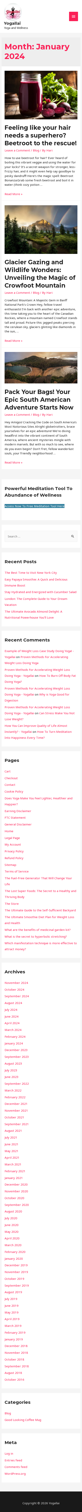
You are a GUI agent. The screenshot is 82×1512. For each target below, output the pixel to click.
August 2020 (13, 1211)
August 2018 (13, 1373)
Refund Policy (14, 858)
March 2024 (13, 1030)
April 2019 (12, 1319)
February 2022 (15, 1097)
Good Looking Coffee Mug (23, 1420)
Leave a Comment (17, 150)
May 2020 (12, 1232)
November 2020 (16, 1191)
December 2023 (16, 1050)
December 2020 (16, 1184)
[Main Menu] (73, 16)
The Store (12, 904)
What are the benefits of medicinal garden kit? (38, 930)
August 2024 (13, 1003)
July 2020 (11, 1218)
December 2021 (16, 1104)
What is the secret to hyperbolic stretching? (36, 936)
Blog (36, 150)
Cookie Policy (14, 791)
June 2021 (12, 1144)
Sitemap (10, 865)
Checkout (11, 778)
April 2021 (12, 1157)
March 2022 (13, 1090)
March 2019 (13, 1326)
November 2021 (16, 1110)
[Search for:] (41, 536)
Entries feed (13, 1460)
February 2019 (15, 1332)
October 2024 (14, 989)
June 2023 (12, 1077)
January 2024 (14, 1043)
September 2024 (17, 996)
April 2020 (12, 1238)
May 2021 (12, 1151)
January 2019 (14, 1339)
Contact (10, 785)
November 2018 (16, 1353)
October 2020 (14, 1198)
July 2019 (11, 1299)
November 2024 (16, 983)
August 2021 (13, 1131)
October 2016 (14, 1379)
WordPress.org (15, 1474)
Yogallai (12, 23)
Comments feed (16, 1467)
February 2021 (15, 1171)
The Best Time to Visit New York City (31, 573)
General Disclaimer (18, 824)
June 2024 (12, 1016)
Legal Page (12, 838)
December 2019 (16, 1265)
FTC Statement (15, 817)
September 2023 (17, 1057)
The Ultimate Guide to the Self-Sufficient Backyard (40, 910)
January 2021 (14, 1178)
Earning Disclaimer (18, 811)
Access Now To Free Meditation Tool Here (34, 506)
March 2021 (13, 1164)
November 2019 (16, 1272)
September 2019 (17, 1285)
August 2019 (13, 1292)
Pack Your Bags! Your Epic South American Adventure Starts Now (39, 399)
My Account (13, 844)
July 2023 (11, 1070)
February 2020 (15, 1252)
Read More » (13, 194)
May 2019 (12, 1312)
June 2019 (12, 1306)
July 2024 (11, 1010)
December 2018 (16, 1346)
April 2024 (12, 1023)
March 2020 (13, 1245)
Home (9, 831)
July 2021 (11, 1137)
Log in (9, 1453)
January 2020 (14, 1258)
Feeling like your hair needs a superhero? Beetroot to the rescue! (41, 135)
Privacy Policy (14, 851)
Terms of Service (17, 871)
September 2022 (17, 1084)
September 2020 (17, 1205)
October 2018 (14, 1359)
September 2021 (17, 1124)
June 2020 (12, 1225)
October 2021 (14, 1117)
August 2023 (13, 1063)
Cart (8, 771)
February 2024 (15, 1036)
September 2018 (17, 1366)
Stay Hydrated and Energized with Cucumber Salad (40, 592)
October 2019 (14, 1279)
